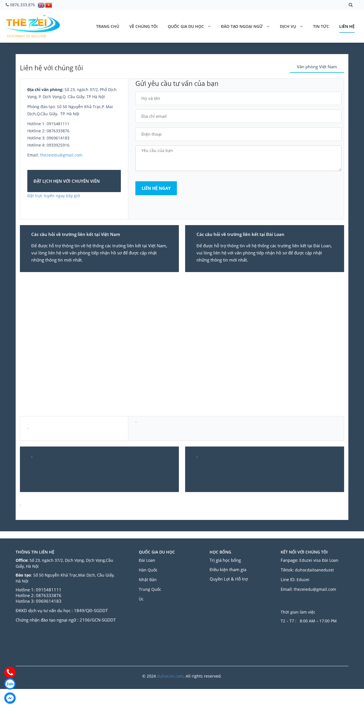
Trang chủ (107, 26)
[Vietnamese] (49, 4)
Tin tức (321, 26)
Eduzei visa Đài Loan (319, 560)
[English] (41, 4)
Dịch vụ (288, 26)
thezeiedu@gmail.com (61, 155)
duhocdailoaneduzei (314, 570)
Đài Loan (147, 560)
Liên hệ (347, 26)
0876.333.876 (22, 4)
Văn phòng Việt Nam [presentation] (317, 66)
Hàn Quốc (148, 570)
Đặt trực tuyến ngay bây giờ (54, 195)
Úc (141, 599)
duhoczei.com (170, 676)
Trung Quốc (150, 589)
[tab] (317, 67)
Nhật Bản (148, 579)
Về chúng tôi (143, 26)
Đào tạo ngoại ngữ (242, 26)
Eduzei (303, 579)
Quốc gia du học (186, 26)
